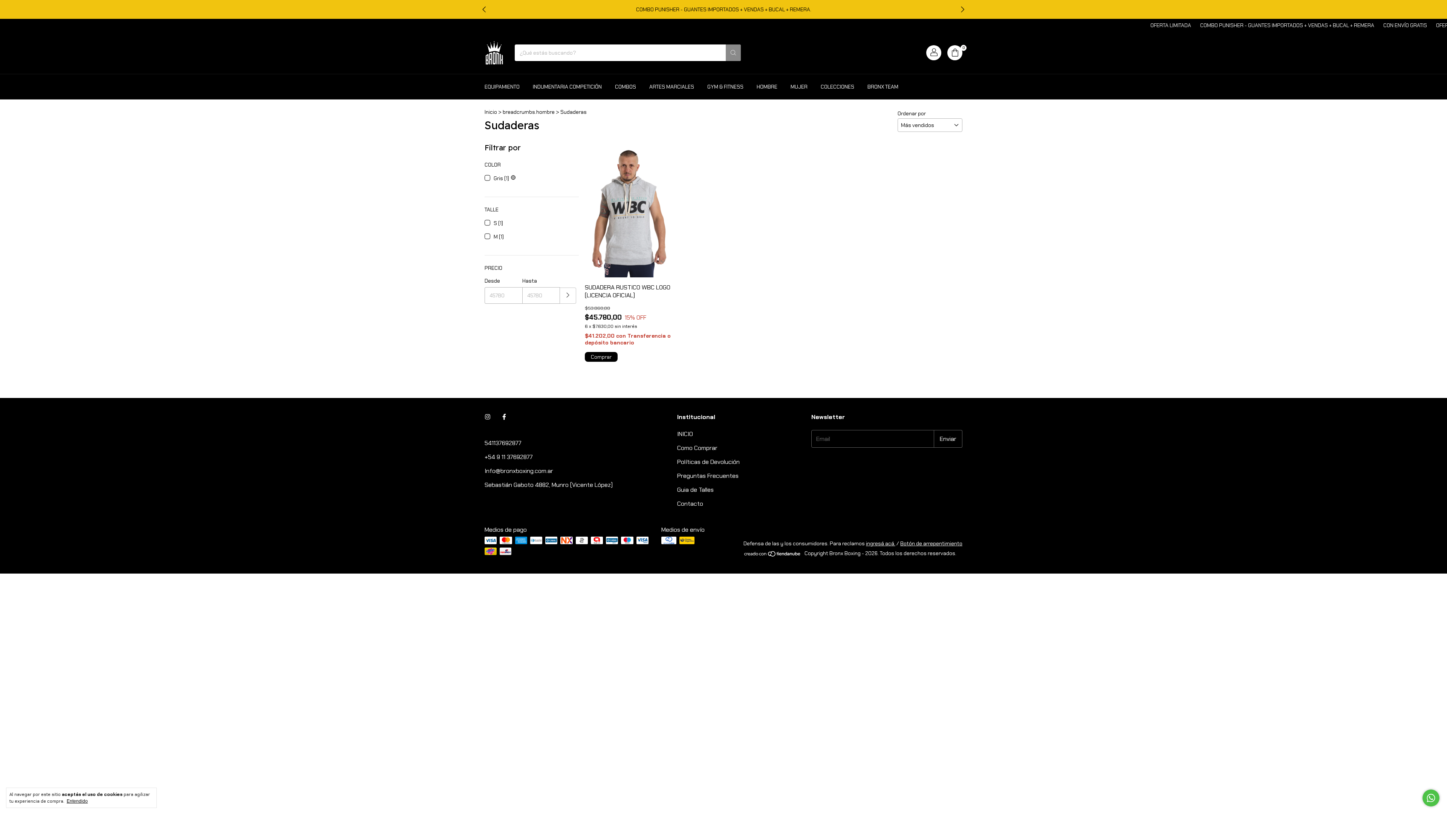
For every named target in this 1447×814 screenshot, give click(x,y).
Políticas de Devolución (708, 462)
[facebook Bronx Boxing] (504, 417)
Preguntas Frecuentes (708, 476)
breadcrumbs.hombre (529, 112)
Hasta (529, 280)
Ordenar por (912, 113)
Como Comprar (697, 448)
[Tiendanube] (772, 555)
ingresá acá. (880, 543)
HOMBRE (767, 86)
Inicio (491, 112)
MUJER (799, 86)
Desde (492, 280)
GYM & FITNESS (725, 86)
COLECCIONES (837, 86)
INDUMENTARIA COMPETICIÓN (567, 86)
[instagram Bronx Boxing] (488, 417)
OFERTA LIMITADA (1141, 25)
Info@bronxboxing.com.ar (519, 471)
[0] (954, 52)
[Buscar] (733, 52)
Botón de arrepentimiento (931, 543)
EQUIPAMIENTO (502, 86)
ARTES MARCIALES (671, 86)
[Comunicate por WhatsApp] (1431, 798)
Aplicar (568, 296)
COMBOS (625, 86)
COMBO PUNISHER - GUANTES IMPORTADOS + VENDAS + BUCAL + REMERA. (723, 9)
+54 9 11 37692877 (509, 457)
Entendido (77, 801)
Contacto (690, 504)
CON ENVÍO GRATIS (1376, 25)
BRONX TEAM (882, 86)
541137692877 (503, 443)
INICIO (685, 434)
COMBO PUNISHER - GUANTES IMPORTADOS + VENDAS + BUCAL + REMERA (1258, 25)
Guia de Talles (695, 490)
